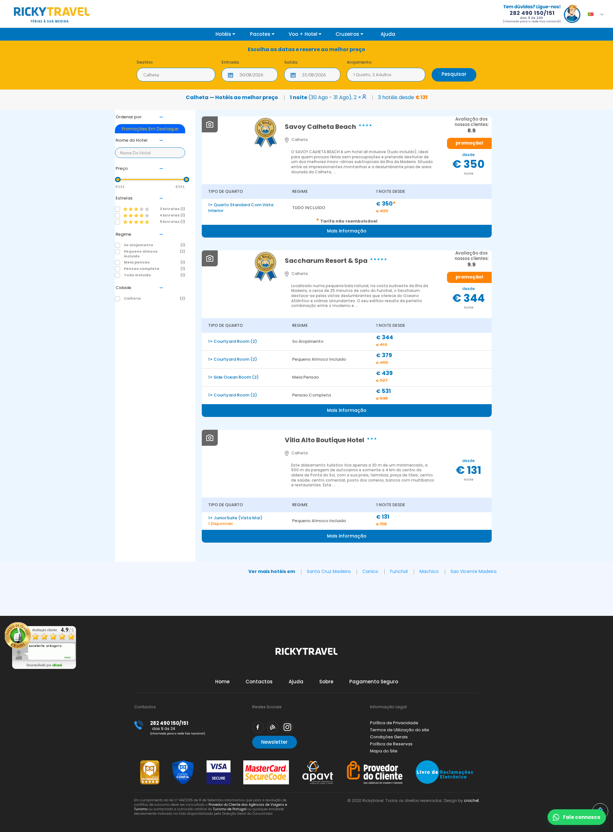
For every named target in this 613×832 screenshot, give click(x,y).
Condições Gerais (389, 737)
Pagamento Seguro (373, 681)
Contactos (259, 681)
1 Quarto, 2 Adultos (372, 75)
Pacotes (261, 34)
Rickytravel (306, 655)
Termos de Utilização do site (399, 730)
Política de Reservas (391, 744)
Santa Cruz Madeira (329, 571)
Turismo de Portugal (229, 809)
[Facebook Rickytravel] (258, 727)
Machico (429, 571)
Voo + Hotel (304, 34)
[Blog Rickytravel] (272, 727)
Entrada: (230, 62)
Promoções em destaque (150, 129)
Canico (370, 571)
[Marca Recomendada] (149, 763)
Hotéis (224, 34)
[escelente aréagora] (40, 667)
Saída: (291, 62)
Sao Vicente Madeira (473, 571)
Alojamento (359, 62)
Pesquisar (454, 74)
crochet (471, 800)
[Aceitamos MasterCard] (266, 763)
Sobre (326, 681)
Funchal (399, 571)
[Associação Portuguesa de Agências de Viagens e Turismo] (318, 763)
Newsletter (274, 742)
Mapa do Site (383, 751)
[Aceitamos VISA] (219, 763)
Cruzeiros (348, 34)
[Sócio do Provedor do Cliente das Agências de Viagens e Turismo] (374, 763)
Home (222, 681)
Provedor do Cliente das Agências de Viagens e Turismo (210, 807)
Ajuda (388, 34)
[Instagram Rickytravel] (287, 727)
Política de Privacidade (394, 723)
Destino (145, 62)
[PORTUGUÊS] (592, 13)
